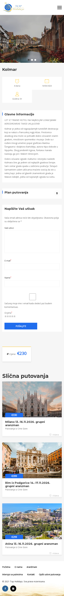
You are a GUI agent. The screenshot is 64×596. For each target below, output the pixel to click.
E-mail (7, 260)
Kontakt (31, 574)
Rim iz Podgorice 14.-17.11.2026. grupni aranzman (27, 484)
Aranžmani (32, 567)
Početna (6, 567)
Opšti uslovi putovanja (49, 574)
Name (7, 277)
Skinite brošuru (57, 193)
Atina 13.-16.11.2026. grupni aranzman (31, 543)
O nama (18, 567)
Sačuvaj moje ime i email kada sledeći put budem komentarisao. (28, 305)
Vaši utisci (9, 228)
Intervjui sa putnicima (12, 574)
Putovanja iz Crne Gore (16, 428)
